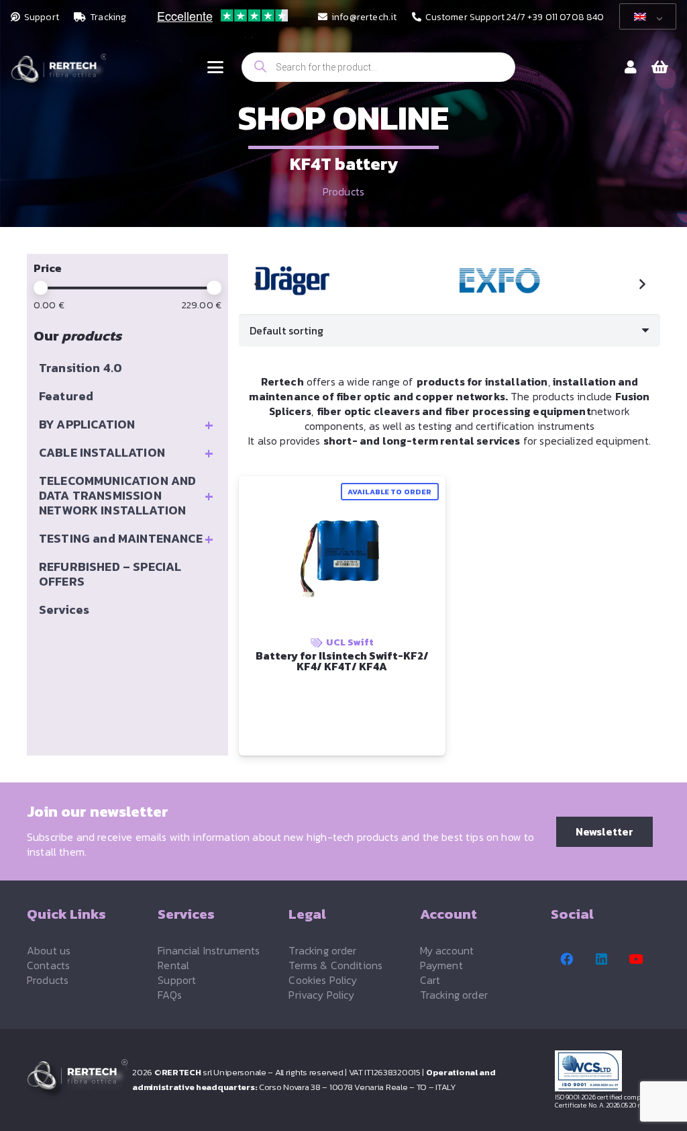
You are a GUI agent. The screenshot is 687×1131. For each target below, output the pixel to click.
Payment (441, 965)
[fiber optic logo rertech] (58, 74)
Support (177, 980)
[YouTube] (636, 959)
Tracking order (322, 950)
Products (343, 191)
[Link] (631, 67)
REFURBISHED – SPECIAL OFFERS (110, 573)
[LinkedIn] (602, 959)
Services (64, 609)
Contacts (48, 965)
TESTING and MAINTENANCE (126, 539)
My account (447, 950)
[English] (645, 17)
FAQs (170, 995)
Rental (173, 965)
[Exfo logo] (539, 281)
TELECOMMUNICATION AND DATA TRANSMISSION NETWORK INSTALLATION (126, 495)
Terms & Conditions (335, 965)
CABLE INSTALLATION (126, 453)
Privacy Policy (321, 995)
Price (48, 268)
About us (48, 950)
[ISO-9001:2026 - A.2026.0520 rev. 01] (607, 1070)
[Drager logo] (332, 281)
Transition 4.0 (80, 368)
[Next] (641, 284)
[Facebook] (567, 959)
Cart (430, 980)
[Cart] (660, 67)
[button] (215, 67)
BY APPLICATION (126, 424)
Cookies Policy (322, 980)
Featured (66, 396)
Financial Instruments (209, 950)
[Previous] (257, 284)
